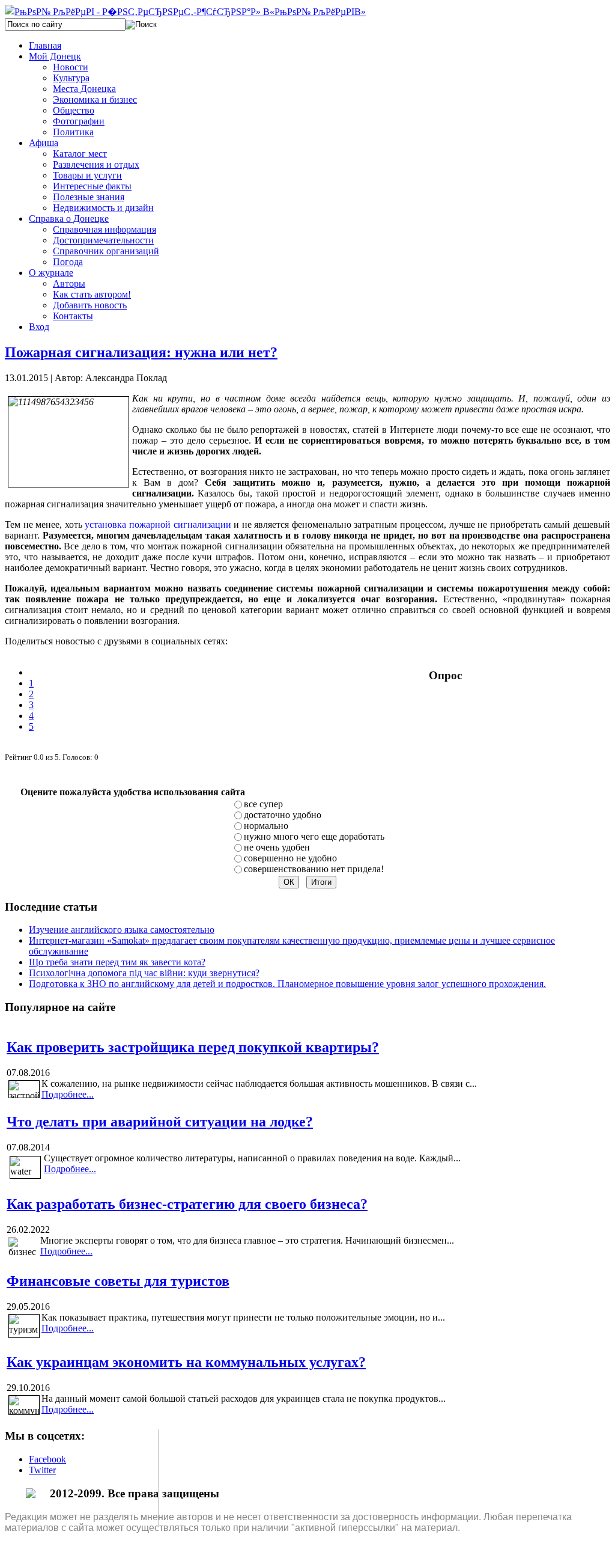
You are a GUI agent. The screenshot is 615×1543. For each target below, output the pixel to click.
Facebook (47, 1459)
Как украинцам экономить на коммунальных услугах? (186, 1362)
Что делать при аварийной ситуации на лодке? (160, 1121)
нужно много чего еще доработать (314, 836)
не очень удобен (277, 847)
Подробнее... (67, 1094)
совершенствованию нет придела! (314, 869)
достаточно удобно (282, 815)
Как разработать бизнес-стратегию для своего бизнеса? (187, 1204)
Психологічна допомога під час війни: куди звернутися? (144, 973)
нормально (266, 825)
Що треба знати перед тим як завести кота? (117, 962)
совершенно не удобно (290, 858)
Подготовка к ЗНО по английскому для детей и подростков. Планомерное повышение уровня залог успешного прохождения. (287, 984)
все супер (263, 804)
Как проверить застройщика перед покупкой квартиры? (193, 1047)
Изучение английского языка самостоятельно (121, 929)
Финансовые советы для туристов (118, 1281)
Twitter (42, 1470)
